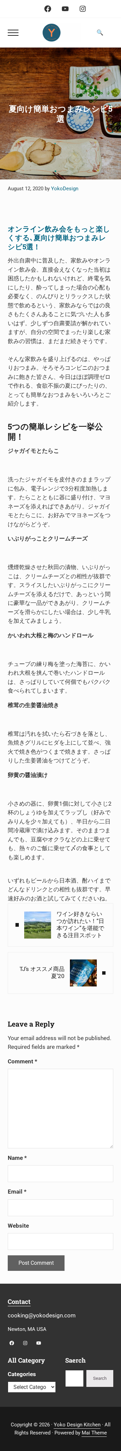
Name (17, 1158)
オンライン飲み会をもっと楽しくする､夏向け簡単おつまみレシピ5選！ (59, 237)
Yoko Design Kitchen (77, 1425)
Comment (22, 1061)
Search (100, 1378)
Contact (19, 1301)
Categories (22, 1374)
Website (18, 1226)
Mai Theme (94, 1433)
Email (17, 1192)
